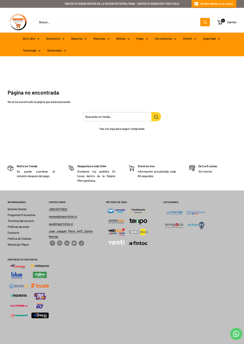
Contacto (13, 232)
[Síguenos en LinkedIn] (67, 243)
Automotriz (53, 38)
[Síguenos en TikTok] (81, 243)
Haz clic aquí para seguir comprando (122, 128)
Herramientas (163, 38)
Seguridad (209, 38)
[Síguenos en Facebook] (52, 243)
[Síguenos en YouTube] (74, 243)
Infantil (187, 38)
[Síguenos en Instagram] (59, 243)
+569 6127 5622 (58, 209)
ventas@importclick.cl (63, 216)
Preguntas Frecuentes (21, 215)
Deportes (77, 38)
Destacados (54, 50)
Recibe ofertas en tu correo (217, 3)
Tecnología (29, 50)
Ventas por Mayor (18, 244)
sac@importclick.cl (61, 224)
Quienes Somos (17, 209)
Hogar (140, 38)
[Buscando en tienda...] (156, 116)
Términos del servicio (21, 221)
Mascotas (99, 38)
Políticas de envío (18, 226)
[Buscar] (205, 22)
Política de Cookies (19, 238)
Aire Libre (29, 38)
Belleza (120, 38)
